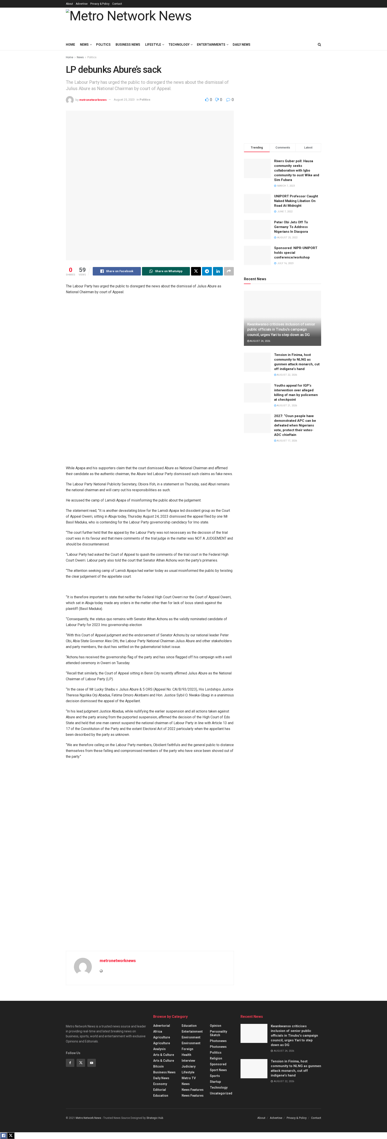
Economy (160, 1084)
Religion (216, 1058)
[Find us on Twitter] (81, 1063)
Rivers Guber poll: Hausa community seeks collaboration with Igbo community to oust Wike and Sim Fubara (296, 170)
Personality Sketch (218, 1033)
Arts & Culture (163, 1055)
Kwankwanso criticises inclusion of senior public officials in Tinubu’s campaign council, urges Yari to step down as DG (281, 329)
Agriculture (161, 1037)
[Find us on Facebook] (70, 1063)
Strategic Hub (154, 1118)
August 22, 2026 (286, 374)
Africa (157, 1031)
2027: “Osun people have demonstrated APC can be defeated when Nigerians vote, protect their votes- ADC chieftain (295, 425)
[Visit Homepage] (128, 23)
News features (193, 1090)
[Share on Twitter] (196, 271)
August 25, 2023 (124, 99)
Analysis (159, 1049)
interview (188, 1060)
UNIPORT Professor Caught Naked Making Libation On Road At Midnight (296, 201)
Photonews (218, 1041)
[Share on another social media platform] (229, 271)
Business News (128, 44)
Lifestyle (153, 44)
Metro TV (189, 1078)
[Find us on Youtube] (91, 1063)
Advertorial (161, 1025)
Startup (215, 1081)
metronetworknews (93, 99)
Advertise (82, 3)
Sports (215, 1076)
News (84, 44)
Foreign (187, 1049)
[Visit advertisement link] (153, 382)
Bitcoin (158, 1066)
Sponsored (218, 1064)
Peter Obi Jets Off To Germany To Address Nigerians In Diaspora (291, 227)
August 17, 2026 (286, 440)
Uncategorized (221, 1093)
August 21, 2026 (286, 405)
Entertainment (192, 1031)
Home (70, 44)
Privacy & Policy (100, 3)
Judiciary (189, 1066)
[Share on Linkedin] (218, 271)
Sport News (218, 1070)
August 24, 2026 (259, 341)
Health (186, 1055)
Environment (191, 1037)
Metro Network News (88, 1118)
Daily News (161, 1078)
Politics (103, 44)
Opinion (215, 1025)
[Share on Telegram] (207, 271)
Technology (178, 44)
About (69, 3)
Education (160, 1095)
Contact (117, 3)
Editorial (159, 1090)
